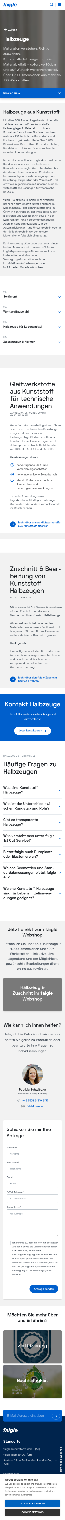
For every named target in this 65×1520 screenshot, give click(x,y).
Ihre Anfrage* (14, 1207)
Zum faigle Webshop (61, 1459)
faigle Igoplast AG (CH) (17, 1455)
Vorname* (12, 1148)
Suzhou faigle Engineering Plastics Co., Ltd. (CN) (30, 1462)
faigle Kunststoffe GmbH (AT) (21, 1449)
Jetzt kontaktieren (30, 731)
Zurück (12, 30)
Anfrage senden (44, 1289)
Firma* (10, 1177)
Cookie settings (33, 1512)
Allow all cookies (32, 1503)
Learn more (26, 1495)
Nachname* (13, 1163)
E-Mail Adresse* (15, 1192)
